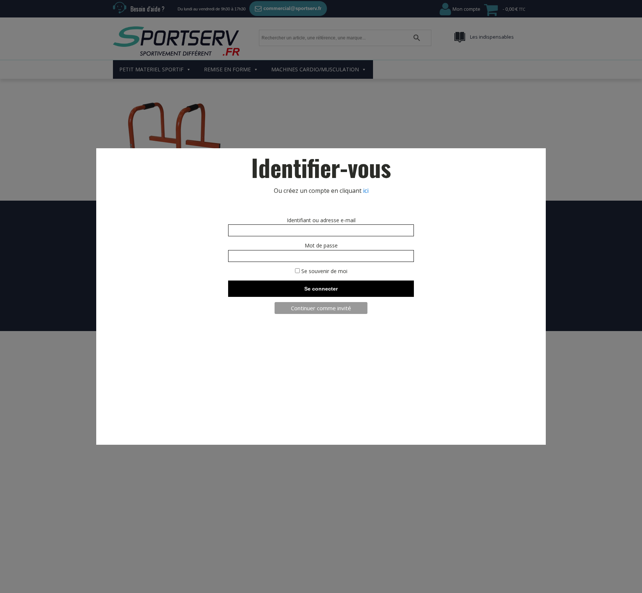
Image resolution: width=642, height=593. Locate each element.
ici (366, 191)
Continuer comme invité (321, 308)
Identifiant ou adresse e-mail (321, 220)
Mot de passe (321, 245)
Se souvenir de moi (323, 271)
